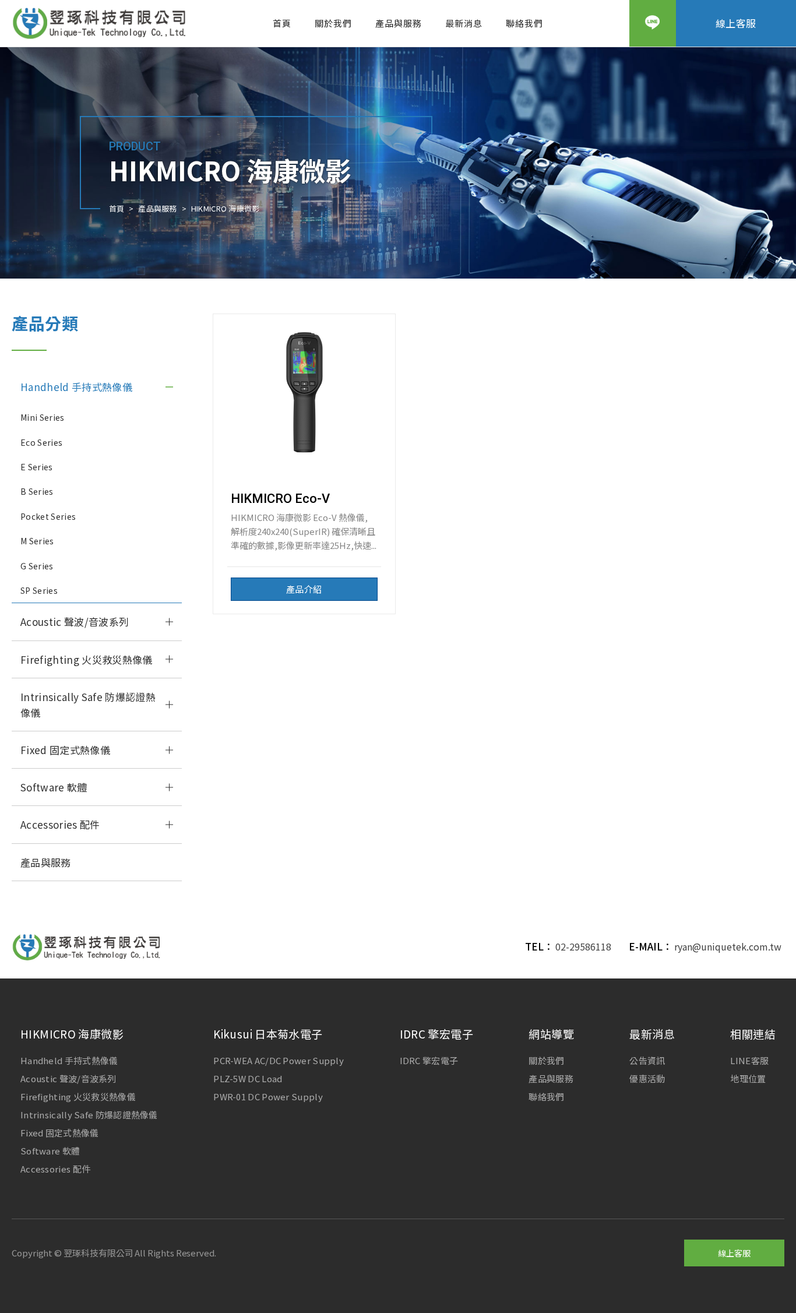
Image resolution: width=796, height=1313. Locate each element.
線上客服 (736, 23)
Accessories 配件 (60, 824)
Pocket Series (48, 516)
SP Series (39, 590)
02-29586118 (583, 946)
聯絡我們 (524, 23)
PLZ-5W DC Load (247, 1078)
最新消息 (463, 23)
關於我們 (333, 23)
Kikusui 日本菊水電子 (267, 1033)
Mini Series (42, 417)
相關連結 (753, 1033)
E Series (36, 467)
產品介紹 (304, 589)
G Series (37, 566)
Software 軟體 (53, 787)
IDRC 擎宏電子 (436, 1033)
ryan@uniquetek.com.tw (727, 946)
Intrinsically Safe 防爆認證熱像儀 (88, 704)
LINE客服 (749, 1060)
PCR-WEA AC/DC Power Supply (278, 1060)
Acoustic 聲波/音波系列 (74, 621)
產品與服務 (398, 23)
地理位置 (748, 1078)
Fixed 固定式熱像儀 (65, 749)
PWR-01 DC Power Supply (268, 1096)
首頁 (282, 23)
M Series (37, 541)
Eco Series (41, 442)
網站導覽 (551, 1033)
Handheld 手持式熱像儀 (76, 386)
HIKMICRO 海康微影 (72, 1033)
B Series (37, 491)
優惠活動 (647, 1078)
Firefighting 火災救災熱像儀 (86, 659)
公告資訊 (647, 1060)
